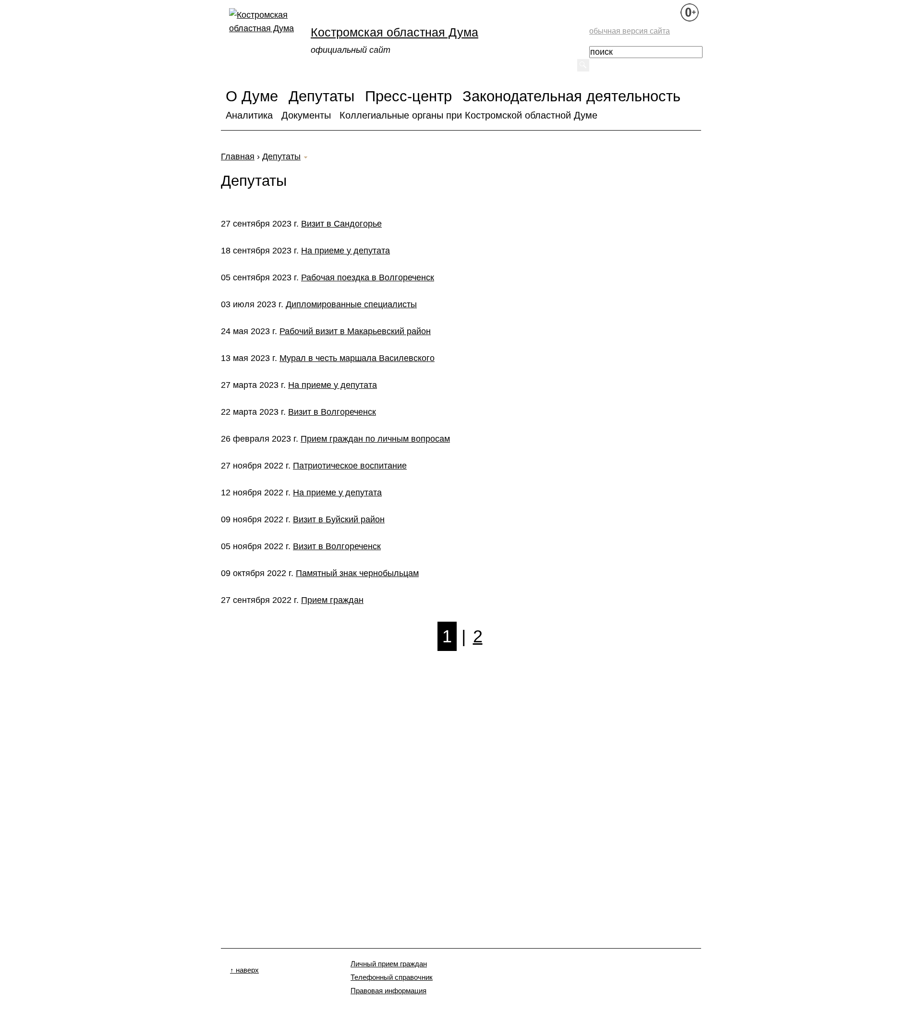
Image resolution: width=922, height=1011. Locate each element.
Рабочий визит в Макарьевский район (355, 331)
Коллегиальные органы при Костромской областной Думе (468, 115)
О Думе (252, 96)
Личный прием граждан (389, 964)
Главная (238, 156)
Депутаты (321, 96)
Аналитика (249, 115)
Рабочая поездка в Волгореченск (367, 277)
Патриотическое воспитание (350, 465)
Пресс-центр (408, 96)
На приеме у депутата (345, 250)
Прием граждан (332, 600)
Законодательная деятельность (571, 96)
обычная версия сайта (629, 30)
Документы (306, 115)
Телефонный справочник (392, 977)
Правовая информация (388, 991)
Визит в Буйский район (339, 519)
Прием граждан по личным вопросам (375, 439)
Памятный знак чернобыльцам (357, 573)
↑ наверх (244, 970)
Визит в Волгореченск (332, 412)
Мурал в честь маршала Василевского (357, 358)
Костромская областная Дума (394, 32)
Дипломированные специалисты (351, 304)
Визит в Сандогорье (341, 224)
